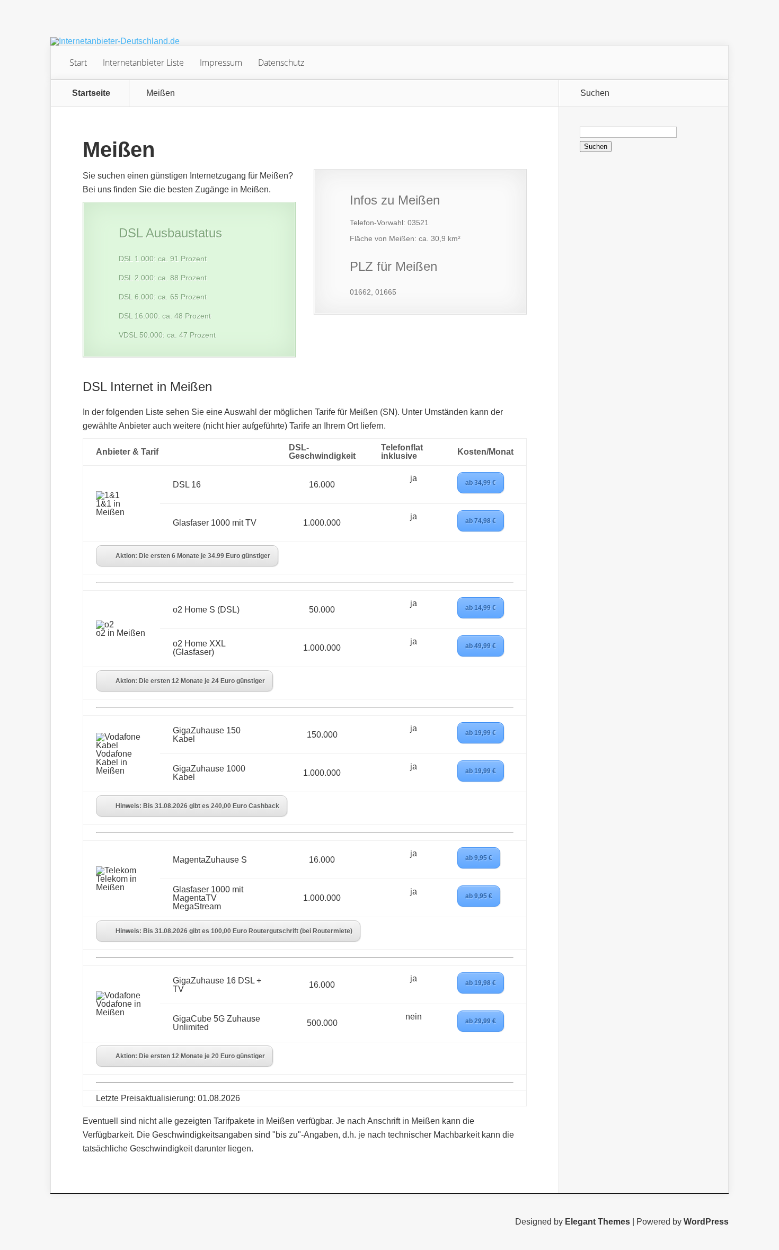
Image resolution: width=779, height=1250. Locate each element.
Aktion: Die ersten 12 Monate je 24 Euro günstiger (190, 681)
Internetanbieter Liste (143, 62)
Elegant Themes (597, 1221)
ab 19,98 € (480, 983)
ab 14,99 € (480, 607)
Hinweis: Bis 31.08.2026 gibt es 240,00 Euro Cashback (197, 806)
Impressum (221, 62)
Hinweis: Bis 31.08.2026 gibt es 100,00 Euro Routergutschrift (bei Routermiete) (234, 931)
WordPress (706, 1221)
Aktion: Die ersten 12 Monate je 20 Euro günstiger (190, 1056)
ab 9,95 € (478, 858)
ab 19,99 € (480, 733)
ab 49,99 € (480, 646)
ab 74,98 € (480, 521)
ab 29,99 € (480, 1021)
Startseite (91, 93)
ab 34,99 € (480, 482)
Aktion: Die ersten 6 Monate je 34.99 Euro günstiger (193, 556)
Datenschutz (281, 62)
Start (78, 62)
